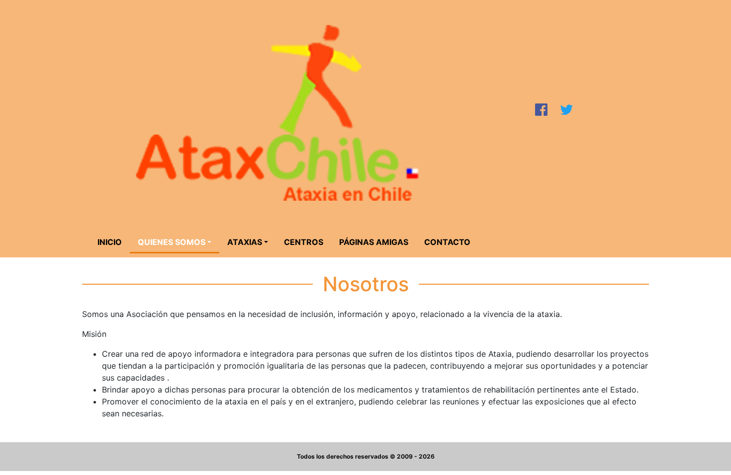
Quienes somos (171, 242)
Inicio (109, 242)
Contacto (447, 242)
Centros (303, 242)
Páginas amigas (373, 242)
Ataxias (244, 242)
